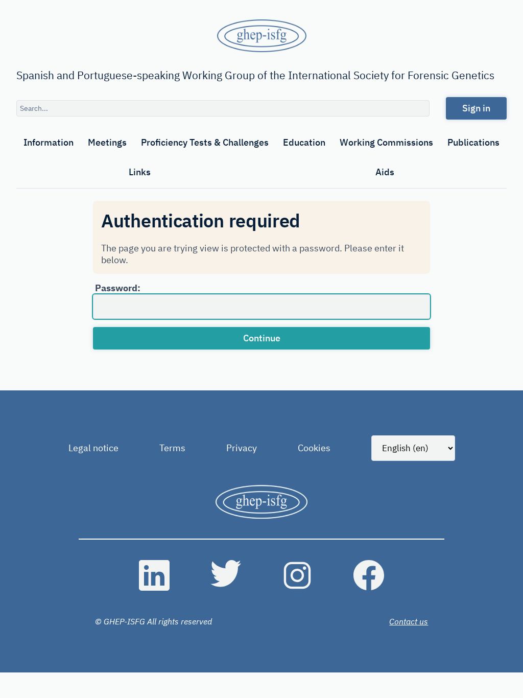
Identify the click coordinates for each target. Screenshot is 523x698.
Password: (117, 288)
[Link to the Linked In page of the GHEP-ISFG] (154, 575)
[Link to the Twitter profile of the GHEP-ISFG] (225, 575)
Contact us (408, 621)
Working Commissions (386, 142)
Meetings (107, 142)
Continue (261, 338)
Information (48, 142)
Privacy (241, 448)
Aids (384, 172)
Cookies (314, 448)
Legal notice (93, 448)
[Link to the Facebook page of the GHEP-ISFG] (368, 575)
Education (304, 142)
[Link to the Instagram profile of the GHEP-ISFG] (297, 575)
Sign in (476, 108)
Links (140, 172)
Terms (172, 448)
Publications (473, 142)
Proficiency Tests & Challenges (205, 142)
